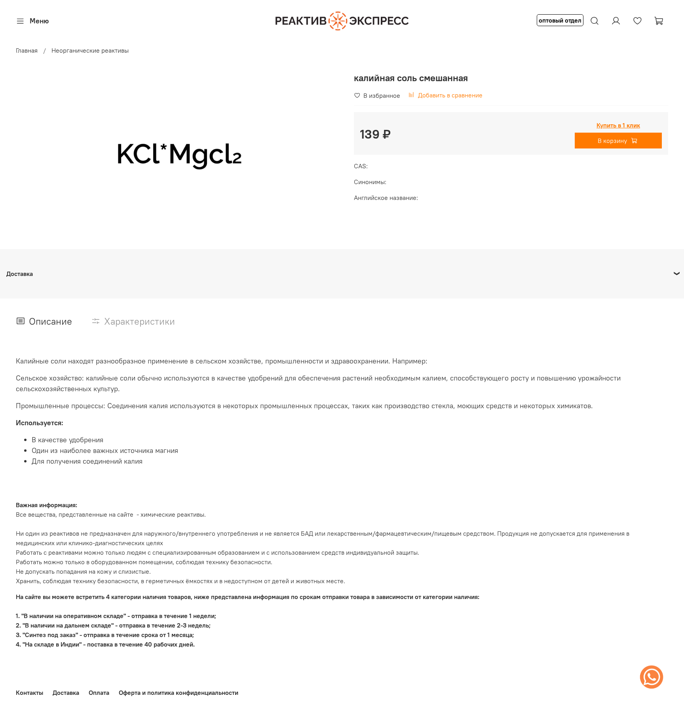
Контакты (29, 692)
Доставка (66, 692)
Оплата (99, 692)
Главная (27, 50)
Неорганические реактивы (90, 50)
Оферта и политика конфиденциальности (178, 692)
